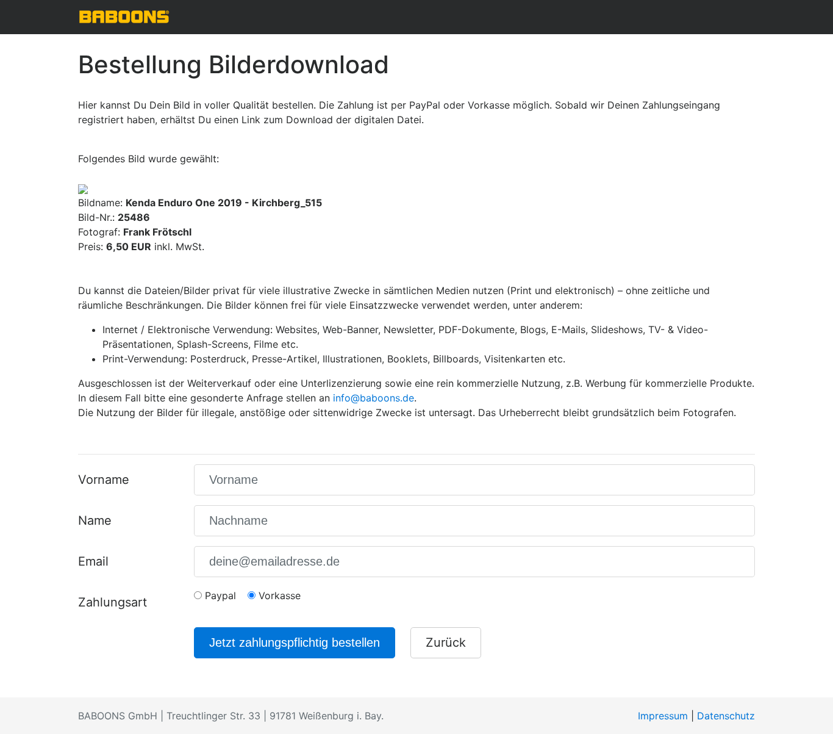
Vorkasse (278, 595)
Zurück (446, 642)
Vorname (103, 479)
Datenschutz (726, 716)
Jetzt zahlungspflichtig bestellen (294, 642)
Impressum (663, 716)
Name (95, 520)
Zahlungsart (112, 602)
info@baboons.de (373, 398)
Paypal (219, 595)
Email (93, 561)
